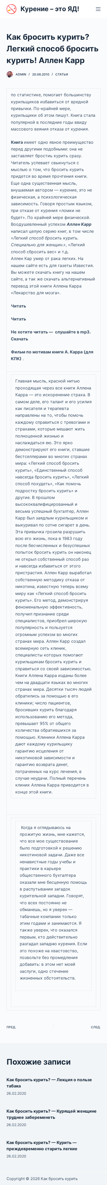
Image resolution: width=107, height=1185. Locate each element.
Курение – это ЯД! (50, 9)
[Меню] (98, 9)
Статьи (61, 74)
